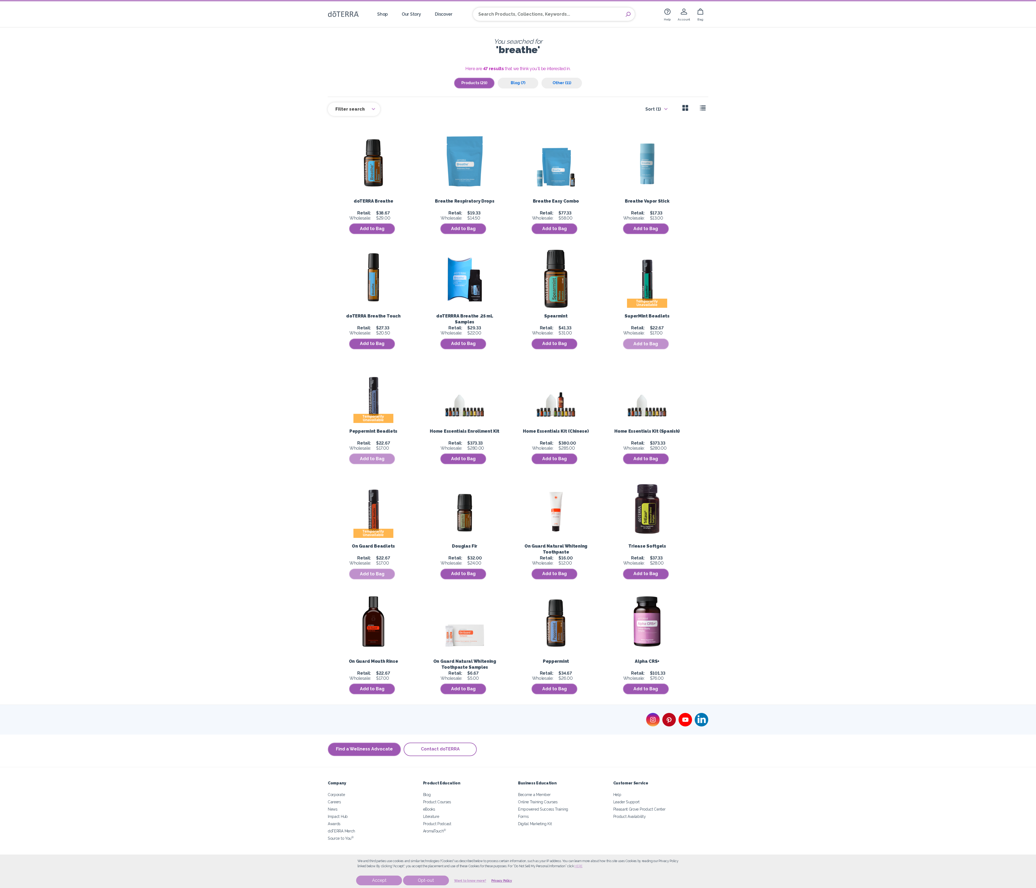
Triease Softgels (647, 546)
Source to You (341, 838)
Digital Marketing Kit (535, 823)
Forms (523, 816)
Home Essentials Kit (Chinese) (556, 431)
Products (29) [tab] (474, 82)
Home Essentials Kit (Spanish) (647, 431)
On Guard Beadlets (373, 546)
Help (617, 794)
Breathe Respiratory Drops (464, 201)
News (333, 809)
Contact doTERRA (440, 749)
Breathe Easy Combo (556, 201)
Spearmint (555, 316)
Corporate (336, 794)
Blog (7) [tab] (518, 82)
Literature (431, 816)
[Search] (628, 14)
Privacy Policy (501, 881)
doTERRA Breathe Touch (373, 316)
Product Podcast (437, 823)
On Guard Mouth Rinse (373, 661)
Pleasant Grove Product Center (639, 809)
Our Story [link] (411, 14)
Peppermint (556, 661)
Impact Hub (338, 816)
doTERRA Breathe (373, 201)
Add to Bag (372, 228)
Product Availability (629, 816)
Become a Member (534, 794)
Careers (334, 802)
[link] (667, 14)
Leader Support (626, 802)
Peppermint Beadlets (373, 431)
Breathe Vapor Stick (647, 201)
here (578, 866)
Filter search (350, 109)
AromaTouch (434, 831)
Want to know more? (470, 881)
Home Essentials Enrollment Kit (464, 431)
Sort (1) (653, 109)
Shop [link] (382, 14)
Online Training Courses (538, 802)
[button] (646, 344)
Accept (379, 880)
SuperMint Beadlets (647, 316)
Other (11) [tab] (562, 82)
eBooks (429, 809)
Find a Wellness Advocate (364, 749)
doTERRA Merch (341, 831)
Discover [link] (443, 14)
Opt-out (426, 880)
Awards (334, 823)
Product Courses (437, 802)
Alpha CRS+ (647, 661)
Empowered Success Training (543, 809)
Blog (427, 794)
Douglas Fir (464, 546)
